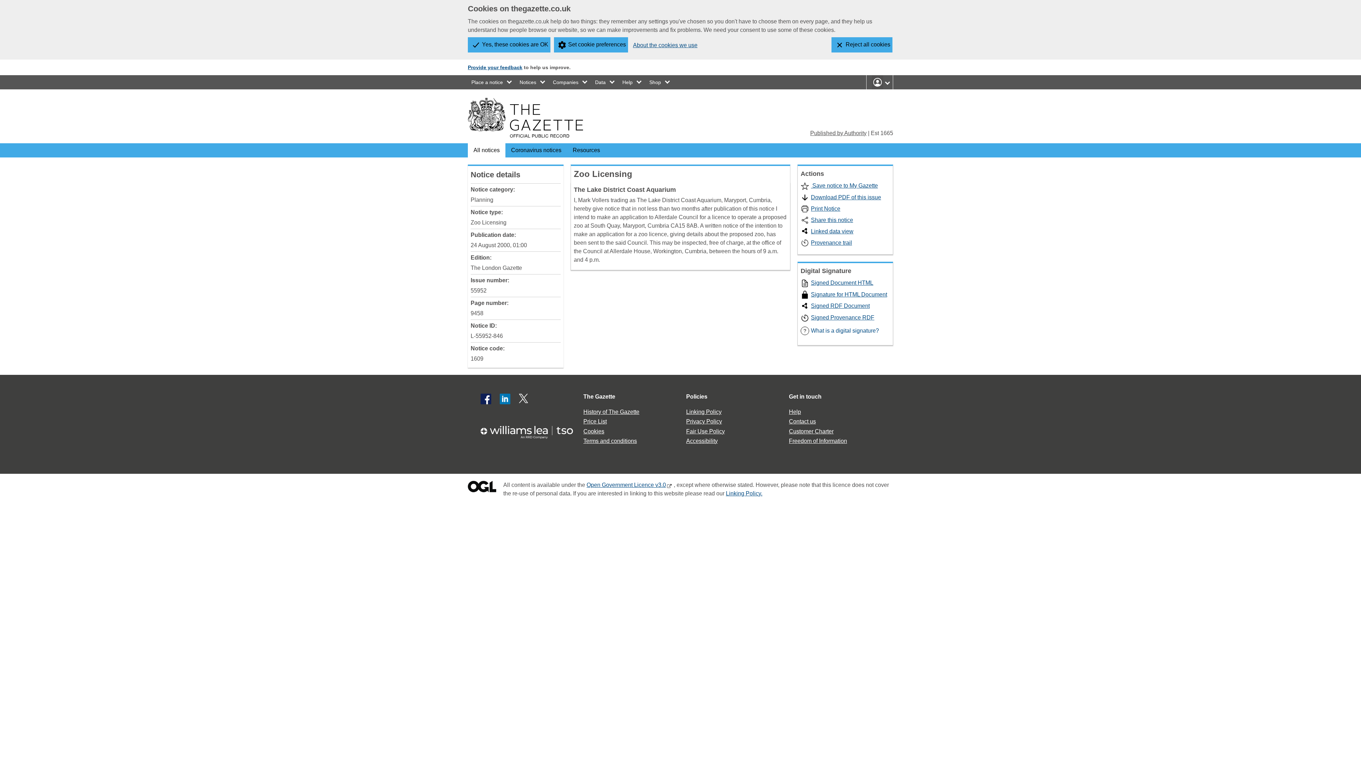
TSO (531, 430)
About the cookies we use (665, 45)
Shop (655, 82)
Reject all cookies (868, 44)
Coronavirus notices (536, 150)
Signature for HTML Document (849, 295)
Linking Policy (704, 412)
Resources (586, 150)
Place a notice (487, 82)
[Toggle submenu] (510, 82)
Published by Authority (838, 133)
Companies (565, 82)
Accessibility (702, 441)
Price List (595, 421)
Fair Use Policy (705, 431)
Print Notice (825, 209)
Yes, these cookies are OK (515, 44)
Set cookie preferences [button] (597, 44)
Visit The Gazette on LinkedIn (505, 399)
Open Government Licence (482, 488)
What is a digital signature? (841, 331)
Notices (528, 82)
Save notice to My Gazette (844, 186)
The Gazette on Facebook (486, 399)
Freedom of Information (818, 441)
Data (600, 82)
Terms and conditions (610, 441)
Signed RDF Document (840, 306)
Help (627, 82)
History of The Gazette (611, 412)
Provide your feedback (495, 67)
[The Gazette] (525, 118)
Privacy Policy (704, 421)
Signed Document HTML (842, 283)
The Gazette (599, 397)
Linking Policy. (744, 493)
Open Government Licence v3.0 (626, 485)
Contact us (802, 421)
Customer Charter (811, 431)
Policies (696, 397)
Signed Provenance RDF (842, 318)
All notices (487, 150)
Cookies (593, 431)
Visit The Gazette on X (524, 399)
